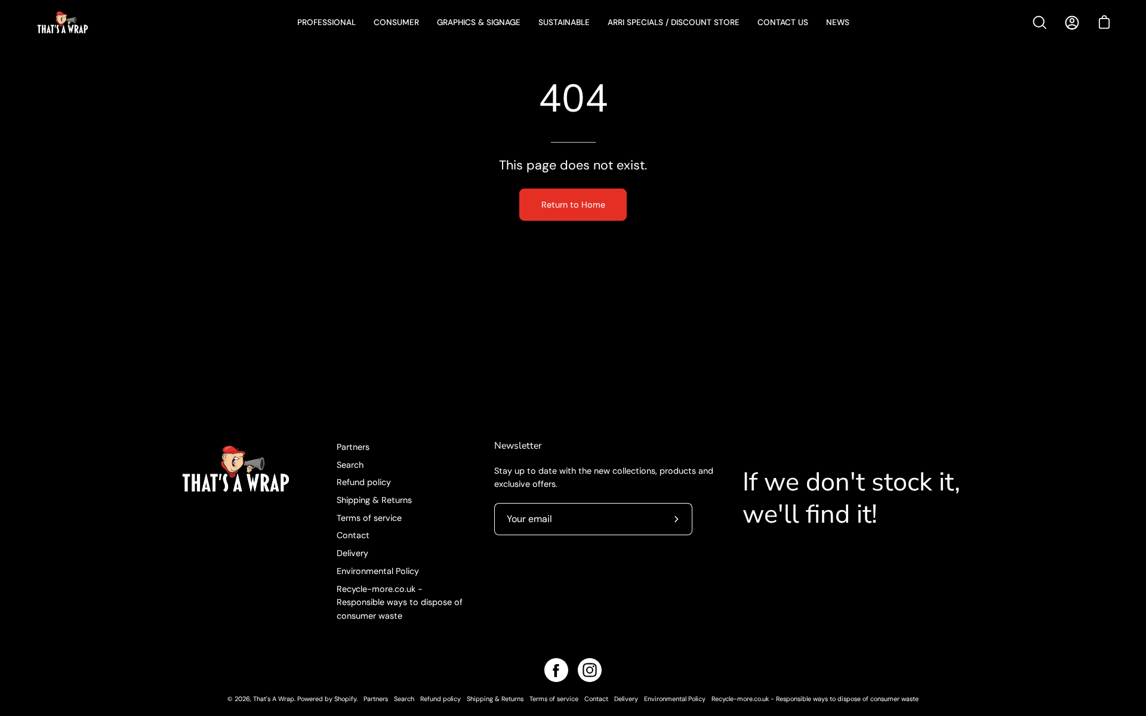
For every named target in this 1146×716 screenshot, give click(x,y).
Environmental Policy (378, 571)
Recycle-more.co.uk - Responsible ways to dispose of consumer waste (400, 602)
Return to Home (573, 204)
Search (350, 464)
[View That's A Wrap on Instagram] (590, 670)
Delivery (352, 553)
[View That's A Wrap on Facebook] (556, 670)
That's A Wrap (273, 699)
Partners (353, 447)
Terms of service (369, 518)
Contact (353, 535)
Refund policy (364, 482)
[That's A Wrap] (110, 22)
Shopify (345, 699)
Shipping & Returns (374, 500)
